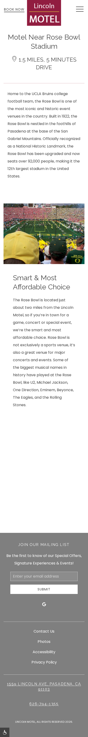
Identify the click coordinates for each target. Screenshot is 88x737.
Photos (44, 641)
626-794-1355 (43, 704)
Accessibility (44, 652)
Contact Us (44, 631)
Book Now (14, 9)
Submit (44, 589)
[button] (80, 9)
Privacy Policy (44, 662)
